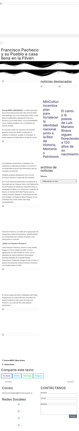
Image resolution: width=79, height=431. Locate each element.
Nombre (44, 392)
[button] (39, 36)
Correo (43, 398)
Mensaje (44, 404)
